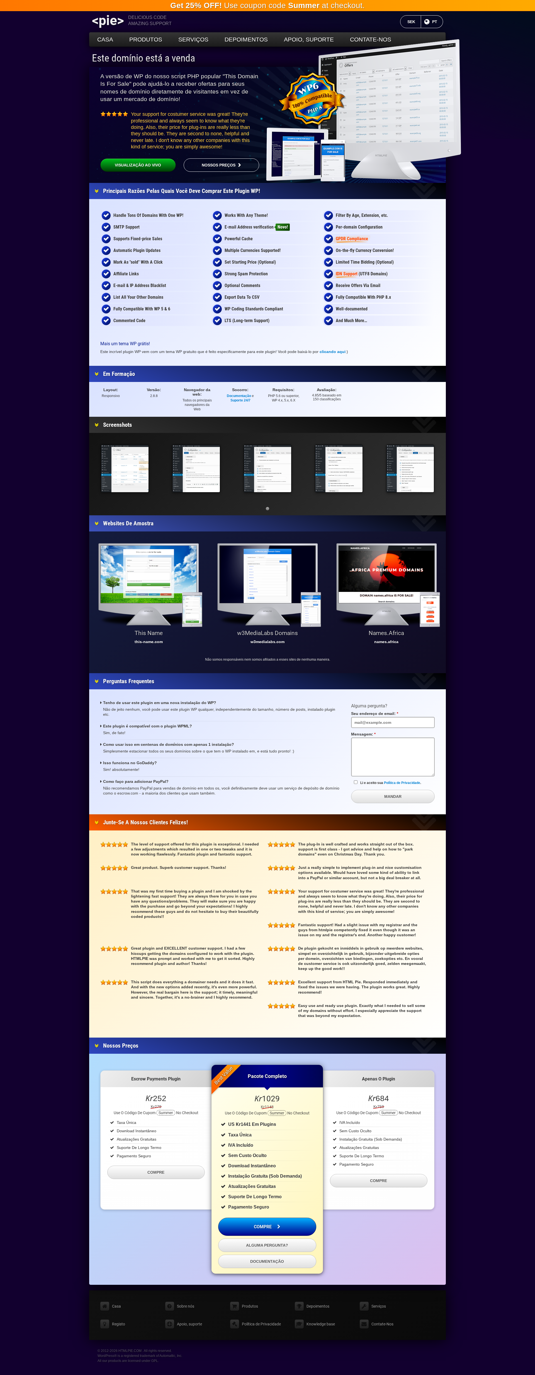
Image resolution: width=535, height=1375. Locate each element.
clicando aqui (333, 351)
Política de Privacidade (402, 783)
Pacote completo (267, 1076)
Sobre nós (185, 1306)
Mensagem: (374, 734)
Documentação (239, 396)
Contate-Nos (370, 39)
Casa (105, 39)
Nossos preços (218, 165)
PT (437, 21)
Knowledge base (321, 1324)
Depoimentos (246, 39)
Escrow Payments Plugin (156, 1079)
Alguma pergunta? (267, 1245)
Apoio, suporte (309, 39)
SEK (414, 21)
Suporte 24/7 (240, 400)
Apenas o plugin (378, 1079)
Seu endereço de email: (385, 713)
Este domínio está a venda (143, 58)
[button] (267, 508)
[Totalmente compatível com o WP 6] (312, 99)
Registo (118, 1324)
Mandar (393, 796)
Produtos (145, 39)
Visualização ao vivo (138, 165)
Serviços (193, 39)
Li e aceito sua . (390, 783)
